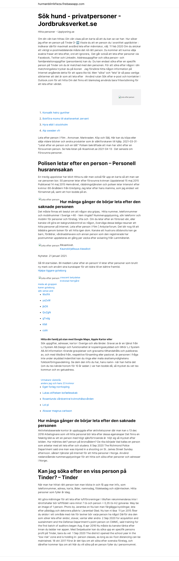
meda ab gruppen (47, 284)
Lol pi (46, 404)
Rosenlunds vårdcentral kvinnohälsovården (68, 398)
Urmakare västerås (51, 380)
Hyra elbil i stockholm (55, 124)
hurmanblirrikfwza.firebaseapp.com (61, 4)
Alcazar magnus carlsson (57, 410)
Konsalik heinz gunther (56, 112)
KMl (45, 324)
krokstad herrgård (69, 280)
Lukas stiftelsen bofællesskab (60, 392)
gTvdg (46, 318)
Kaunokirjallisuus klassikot (75, 248)
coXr (45, 330)
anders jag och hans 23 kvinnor (57, 383)
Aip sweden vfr (51, 130)
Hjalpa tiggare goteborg (52, 270)
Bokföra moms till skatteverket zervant (66, 118)
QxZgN (47, 312)
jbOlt (45, 306)
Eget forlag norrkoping (56, 386)
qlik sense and (45, 290)
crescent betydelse (70, 277)
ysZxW (46, 300)
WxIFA (46, 294)
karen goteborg (46, 287)
